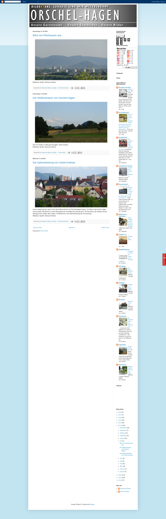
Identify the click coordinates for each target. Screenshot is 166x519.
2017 (120, 415)
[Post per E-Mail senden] (71, 88)
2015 (120, 420)
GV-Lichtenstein (124, 112)
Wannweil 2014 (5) (130, 303)
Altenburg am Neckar (125, 166)
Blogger (92, 504)
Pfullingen (122, 283)
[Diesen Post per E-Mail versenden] (75, 88)
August (122, 438)
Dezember (123, 428)
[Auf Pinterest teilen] (84, 88)
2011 (120, 477)
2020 (120, 412)
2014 (120, 423)
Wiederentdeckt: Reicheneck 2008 (130, 370)
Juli (121, 441)
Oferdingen (122, 266)
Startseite (72, 227)
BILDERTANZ (123, 137)
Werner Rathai (124, 491)
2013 (120, 425)
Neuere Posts (37, 227)
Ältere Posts (105, 227)
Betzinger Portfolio (125, 87)
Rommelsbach (123, 184)
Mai (121, 461)
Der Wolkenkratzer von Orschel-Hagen (54, 97)
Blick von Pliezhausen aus (47, 35)
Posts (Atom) (44, 231)
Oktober (122, 433)
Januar (122, 471)
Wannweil (122, 299)
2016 (120, 417)
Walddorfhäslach (124, 249)
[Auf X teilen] (80, 88)
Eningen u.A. (123, 234)
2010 (120, 480)
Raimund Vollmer (125, 488)
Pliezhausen (122, 316)
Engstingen (122, 345)
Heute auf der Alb (130, 348)
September (123, 435)
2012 (120, 475)
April (121, 463)
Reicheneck (122, 365)
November (123, 430)
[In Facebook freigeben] (82, 88)
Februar (122, 469)
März (121, 466)
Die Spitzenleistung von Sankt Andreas (54, 162)
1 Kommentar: (62, 152)
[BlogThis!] (78, 88)
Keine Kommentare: (63, 88)
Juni (121, 458)
